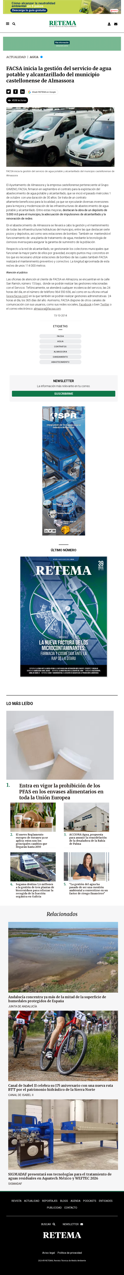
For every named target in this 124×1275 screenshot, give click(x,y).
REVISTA (16, 1200)
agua (60, 341)
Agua (34, 57)
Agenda (75, 1200)
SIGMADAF (15, 1183)
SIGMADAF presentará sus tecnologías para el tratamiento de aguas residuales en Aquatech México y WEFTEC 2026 (60, 1176)
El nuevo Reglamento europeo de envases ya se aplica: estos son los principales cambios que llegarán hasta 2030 (32, 840)
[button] (8, 91)
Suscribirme (63, 393)
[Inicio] (62, 24)
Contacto (70, 1207)
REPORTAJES (49, 1200)
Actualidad (16, 57)
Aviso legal (48, 1252)
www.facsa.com (17, 296)
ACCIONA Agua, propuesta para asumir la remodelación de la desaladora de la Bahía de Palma (88, 839)
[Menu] (7, 24)
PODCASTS (89, 1200)
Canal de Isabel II (20, 1095)
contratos (60, 346)
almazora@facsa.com (47, 308)
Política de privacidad (69, 1252)
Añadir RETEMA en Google (44, 92)
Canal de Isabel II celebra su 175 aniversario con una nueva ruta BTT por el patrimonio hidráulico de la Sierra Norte (60, 1088)
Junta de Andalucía (22, 1006)
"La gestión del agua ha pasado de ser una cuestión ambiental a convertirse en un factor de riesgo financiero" (88, 889)
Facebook (85, 304)
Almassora (60, 351)
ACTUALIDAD (31, 1200)
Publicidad (54, 1207)
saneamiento (60, 357)
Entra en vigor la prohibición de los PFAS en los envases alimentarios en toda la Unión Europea (61, 792)
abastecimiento (60, 362)
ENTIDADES (106, 1200)
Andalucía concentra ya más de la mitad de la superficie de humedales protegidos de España (57, 999)
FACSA (60, 336)
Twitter (104, 304)
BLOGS (64, 1200)
